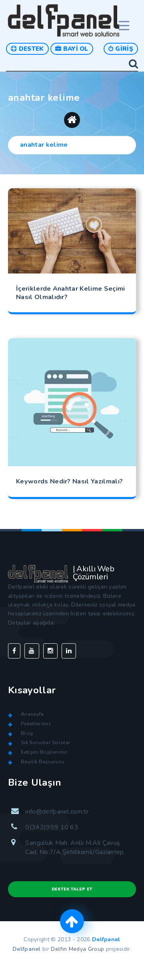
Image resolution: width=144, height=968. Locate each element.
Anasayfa (32, 714)
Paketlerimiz (36, 723)
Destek (30, 49)
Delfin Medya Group (77, 949)
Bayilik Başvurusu (42, 761)
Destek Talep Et (72, 889)
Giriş (123, 49)
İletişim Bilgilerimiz (44, 752)
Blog (27, 733)
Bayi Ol (74, 49)
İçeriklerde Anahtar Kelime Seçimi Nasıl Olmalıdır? (70, 293)
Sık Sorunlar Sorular (45, 742)
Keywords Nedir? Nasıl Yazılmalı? (69, 481)
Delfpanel (106, 939)
